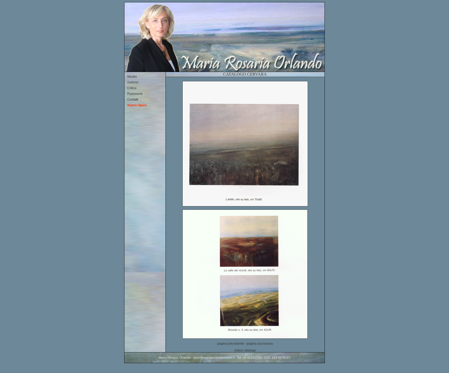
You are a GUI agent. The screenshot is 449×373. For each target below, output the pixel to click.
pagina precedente (230, 343)
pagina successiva (260, 343)
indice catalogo (245, 350)
